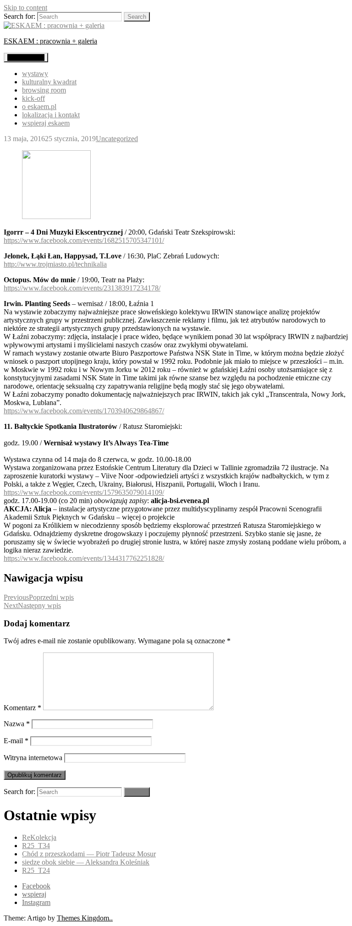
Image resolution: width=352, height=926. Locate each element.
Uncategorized (117, 138)
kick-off (33, 98)
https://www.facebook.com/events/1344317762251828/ (84, 558)
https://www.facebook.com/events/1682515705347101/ (84, 240)
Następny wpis (32, 605)
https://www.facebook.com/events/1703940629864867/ (84, 411)
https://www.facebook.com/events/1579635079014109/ (84, 492)
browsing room (44, 90)
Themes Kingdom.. (85, 918)
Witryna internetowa (33, 758)
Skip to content (25, 7)
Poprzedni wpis (39, 597)
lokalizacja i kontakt (51, 115)
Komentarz (22, 708)
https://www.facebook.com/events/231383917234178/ (82, 288)
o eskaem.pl (39, 106)
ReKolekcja (39, 837)
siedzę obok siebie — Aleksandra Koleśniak (85, 862)
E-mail (16, 741)
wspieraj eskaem (46, 123)
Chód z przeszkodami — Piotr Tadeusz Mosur (89, 854)
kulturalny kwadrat (49, 82)
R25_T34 (36, 845)
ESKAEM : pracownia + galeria (50, 41)
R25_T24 (36, 870)
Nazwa (17, 724)
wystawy (35, 73)
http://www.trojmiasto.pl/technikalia (55, 264)
